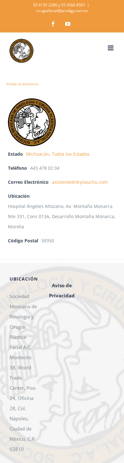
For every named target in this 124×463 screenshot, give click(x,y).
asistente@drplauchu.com (80, 182)
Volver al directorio (22, 84)
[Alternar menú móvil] (111, 48)
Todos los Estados (71, 154)
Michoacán (37, 154)
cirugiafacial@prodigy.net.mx (62, 10)
